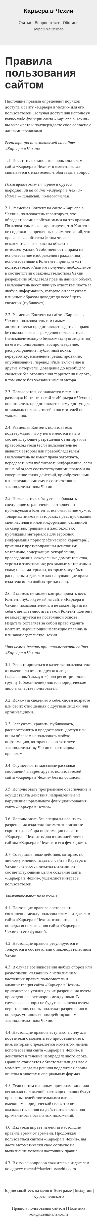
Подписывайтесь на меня (26, 1190)
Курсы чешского (49, 29)
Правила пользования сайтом (38, 1208)
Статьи (25, 22)
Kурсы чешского (48, 1196)
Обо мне (70, 22)
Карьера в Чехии (49, 10)
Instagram (83, 1190)
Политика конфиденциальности (57, 1211)
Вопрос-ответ (47, 22)
